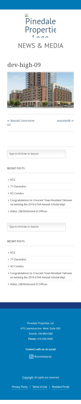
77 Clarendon (18, 186)
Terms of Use (39, 387)
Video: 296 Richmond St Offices (28, 211)
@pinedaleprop (42, 357)
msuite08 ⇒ (65, 120)
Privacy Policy (20, 387)
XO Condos (17, 193)
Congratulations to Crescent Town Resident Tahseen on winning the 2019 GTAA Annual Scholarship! (41, 202)
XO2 (12, 179)
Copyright (27, 377)
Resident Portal (60, 387)
